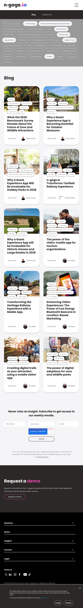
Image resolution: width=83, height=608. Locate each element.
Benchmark (57, 45)
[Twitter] (6, 575)
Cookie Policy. (45, 598)
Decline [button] (68, 603)
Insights (8, 541)
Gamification (35, 51)
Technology (30, 23)
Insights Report (69, 51)
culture (7, 62)
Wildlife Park (41, 45)
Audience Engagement (14, 29)
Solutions (8, 523)
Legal (6, 558)
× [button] (79, 588)
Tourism (71, 56)
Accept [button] (58, 603)
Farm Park (71, 45)
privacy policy (43, 457)
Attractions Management (30, 34)
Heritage (50, 34)
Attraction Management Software (55, 23)
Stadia (49, 56)
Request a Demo (14, 497)
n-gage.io (15, 23)
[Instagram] (16, 575)
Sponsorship (36, 56)
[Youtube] (25, 575)
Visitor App (9, 34)
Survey (60, 56)
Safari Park (21, 56)
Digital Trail (69, 40)
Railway (7, 56)
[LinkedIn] (11, 575)
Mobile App (63, 34)
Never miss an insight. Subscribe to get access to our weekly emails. (41, 413)
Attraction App (35, 29)
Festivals (8, 51)
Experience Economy (13, 45)
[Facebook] (21, 575)
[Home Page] (15, 5)
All (5, 23)
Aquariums (9, 40)
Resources (47, 15)
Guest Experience (39, 40)
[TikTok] (30, 575)
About (7, 532)
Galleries (21, 51)
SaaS (29, 45)
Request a (22, 481)
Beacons (55, 40)
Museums (23, 40)
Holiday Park (51, 51)
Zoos (49, 29)
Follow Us (8, 570)
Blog (34, 15)
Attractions (61, 29)
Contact (8, 550)
